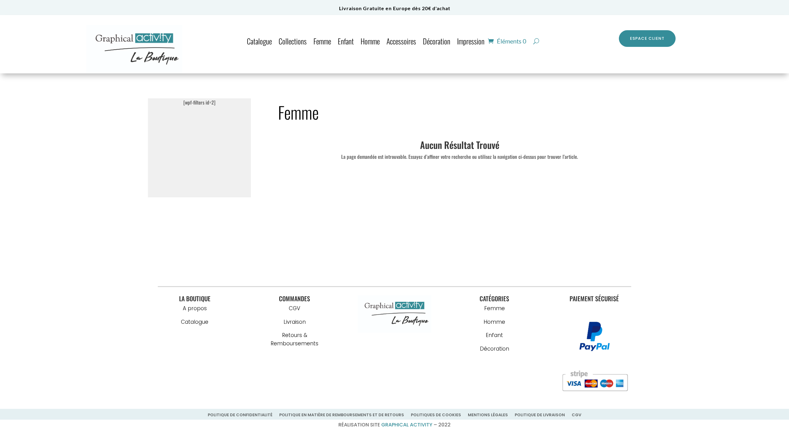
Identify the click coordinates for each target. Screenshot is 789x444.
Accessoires (401, 42)
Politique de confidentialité (240, 415)
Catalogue (259, 42)
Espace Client (647, 38)
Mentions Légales (488, 415)
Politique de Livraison (540, 415)
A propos (195, 308)
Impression (470, 42)
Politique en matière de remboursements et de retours (341, 415)
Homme (370, 42)
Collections (293, 42)
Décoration (436, 42)
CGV (294, 308)
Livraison (295, 322)
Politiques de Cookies (436, 415)
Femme (322, 42)
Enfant (346, 42)
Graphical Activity (406, 424)
